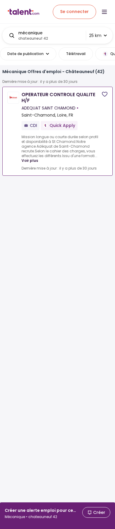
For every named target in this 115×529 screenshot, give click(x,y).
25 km (95, 35)
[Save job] (105, 94)
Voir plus (30, 160)
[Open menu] (104, 11)
